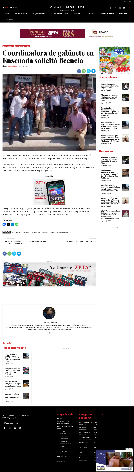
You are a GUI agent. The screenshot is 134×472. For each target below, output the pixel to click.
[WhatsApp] (84, 71)
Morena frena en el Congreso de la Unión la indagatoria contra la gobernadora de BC (13, 384)
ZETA (71, 232)
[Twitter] (124, 8)
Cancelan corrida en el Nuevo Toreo (81, 241)
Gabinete (45, 232)
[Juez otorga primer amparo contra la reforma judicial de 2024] (26, 396)
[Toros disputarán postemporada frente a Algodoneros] (125, 86)
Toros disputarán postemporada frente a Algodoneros (110, 86)
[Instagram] (115, 8)
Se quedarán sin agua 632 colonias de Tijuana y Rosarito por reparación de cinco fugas (24, 242)
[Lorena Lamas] (4, 66)
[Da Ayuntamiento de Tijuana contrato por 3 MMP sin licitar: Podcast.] (26, 370)
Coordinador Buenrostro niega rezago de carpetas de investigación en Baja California (110, 111)
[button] (128, 7)
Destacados (8, 46)
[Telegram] (93, 71)
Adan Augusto (16, 232)
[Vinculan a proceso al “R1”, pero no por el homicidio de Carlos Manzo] (125, 97)
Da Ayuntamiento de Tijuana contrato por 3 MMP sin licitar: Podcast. (13, 371)
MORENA (52, 232)
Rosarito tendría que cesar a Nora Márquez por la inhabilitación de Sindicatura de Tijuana (110, 138)
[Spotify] (119, 8)
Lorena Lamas (12, 66)
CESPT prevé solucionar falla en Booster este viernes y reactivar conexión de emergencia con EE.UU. (111, 214)
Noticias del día (22, 46)
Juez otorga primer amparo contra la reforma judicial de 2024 (12, 396)
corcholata (26, 232)
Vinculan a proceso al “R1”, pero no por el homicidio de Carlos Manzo (110, 98)
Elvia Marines (36, 232)
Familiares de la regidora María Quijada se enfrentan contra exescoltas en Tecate (13, 357)
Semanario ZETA (62, 232)
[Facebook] (110, 8)
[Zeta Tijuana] (67, 7)
